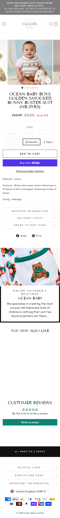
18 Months (31, 142)
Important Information (29, 483)
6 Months (47, 133)
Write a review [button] (30, 422)
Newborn (12, 133)
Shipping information (30, 211)
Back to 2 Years (32, 451)
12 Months (13, 142)
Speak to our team (30, 225)
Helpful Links (29, 467)
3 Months (30, 133)
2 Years (48, 142)
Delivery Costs (30, 218)
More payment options (30, 171)
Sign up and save (29, 475)
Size (30, 127)
